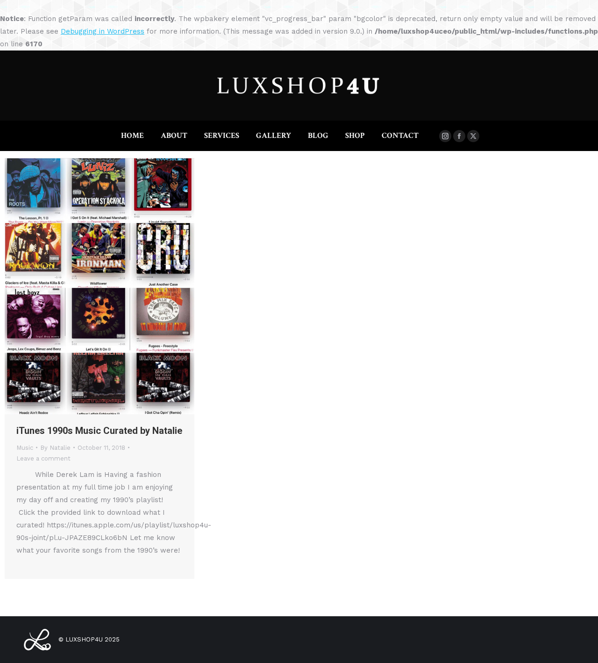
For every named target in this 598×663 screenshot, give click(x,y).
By (55, 447)
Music (24, 447)
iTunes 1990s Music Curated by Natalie (99, 430)
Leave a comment (43, 458)
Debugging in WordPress (102, 31)
